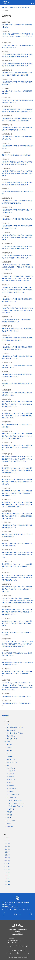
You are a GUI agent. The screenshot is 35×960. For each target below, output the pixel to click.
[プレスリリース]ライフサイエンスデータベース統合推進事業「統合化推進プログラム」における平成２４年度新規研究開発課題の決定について (17, 644)
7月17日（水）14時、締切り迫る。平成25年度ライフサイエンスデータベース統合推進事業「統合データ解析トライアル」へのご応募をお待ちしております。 (17, 600)
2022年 (7, 849)
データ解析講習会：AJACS (15, 727)
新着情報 (12, 7)
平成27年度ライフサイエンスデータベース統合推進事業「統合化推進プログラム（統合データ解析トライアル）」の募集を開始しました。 (17, 436)
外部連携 (9, 812)
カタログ (9, 745)
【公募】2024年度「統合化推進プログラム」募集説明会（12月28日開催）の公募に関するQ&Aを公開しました (17, 173)
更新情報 (8, 742)
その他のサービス (12, 762)
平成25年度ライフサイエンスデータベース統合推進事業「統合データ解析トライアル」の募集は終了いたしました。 (17, 589)
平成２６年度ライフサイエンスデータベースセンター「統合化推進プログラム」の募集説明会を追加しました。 (17, 555)
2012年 (7, 878)
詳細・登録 (17, 914)
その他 (18, 7)
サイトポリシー (22, 950)
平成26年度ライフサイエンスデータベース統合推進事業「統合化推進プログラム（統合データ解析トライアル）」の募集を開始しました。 (17, 504)
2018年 (7, 861)
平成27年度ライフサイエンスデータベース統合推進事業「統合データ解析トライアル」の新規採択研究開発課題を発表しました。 (17, 404)
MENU (32, 3)
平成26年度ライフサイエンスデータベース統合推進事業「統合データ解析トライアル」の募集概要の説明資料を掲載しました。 (17, 493)
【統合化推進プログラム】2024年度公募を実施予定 (17, 219)
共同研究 (11, 791)
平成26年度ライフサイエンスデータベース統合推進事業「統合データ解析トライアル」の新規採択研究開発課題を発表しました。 (17, 470)
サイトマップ (12, 950)
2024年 (7, 843)
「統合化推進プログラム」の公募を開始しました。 (17, 696)
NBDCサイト (12, 771)
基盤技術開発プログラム (15, 806)
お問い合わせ (22, 946)
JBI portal (24, 953)
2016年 (7, 867)
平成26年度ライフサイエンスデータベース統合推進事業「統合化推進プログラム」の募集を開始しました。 (17, 566)
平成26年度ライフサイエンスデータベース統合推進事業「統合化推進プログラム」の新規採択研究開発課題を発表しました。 (17, 516)
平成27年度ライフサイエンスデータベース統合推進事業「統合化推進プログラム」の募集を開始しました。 (17, 447)
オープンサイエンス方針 (12, 953)
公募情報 (11, 809)
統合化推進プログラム (15, 800)
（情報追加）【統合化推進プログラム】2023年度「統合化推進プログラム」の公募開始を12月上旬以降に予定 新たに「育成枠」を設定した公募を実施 (17, 278)
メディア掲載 (11, 821)
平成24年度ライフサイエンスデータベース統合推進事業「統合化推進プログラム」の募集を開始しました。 (17, 673)
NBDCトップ (5, 7)
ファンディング (25, 7)
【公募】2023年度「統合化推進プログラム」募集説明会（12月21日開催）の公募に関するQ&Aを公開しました (17, 237)
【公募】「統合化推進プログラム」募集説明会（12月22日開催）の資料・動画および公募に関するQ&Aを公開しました (17, 310)
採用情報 (9, 815)
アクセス (12, 946)
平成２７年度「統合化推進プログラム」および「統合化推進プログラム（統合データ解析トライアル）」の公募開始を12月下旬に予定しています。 (17, 459)
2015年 (7, 869)
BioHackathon (11, 730)
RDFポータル (11, 759)
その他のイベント (12, 739)
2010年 (7, 884)
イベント (8, 724)
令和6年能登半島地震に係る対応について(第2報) (16, 155)
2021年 (7, 852)
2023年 (7, 846)
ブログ (9, 818)
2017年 (7, 864)
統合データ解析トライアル (16, 803)
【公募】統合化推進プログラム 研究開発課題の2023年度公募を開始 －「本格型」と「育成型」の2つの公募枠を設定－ (17, 267)
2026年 (7, 837)
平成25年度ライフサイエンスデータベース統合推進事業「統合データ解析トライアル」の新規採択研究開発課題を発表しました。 (17, 577)
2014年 (7, 872)
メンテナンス (11, 768)
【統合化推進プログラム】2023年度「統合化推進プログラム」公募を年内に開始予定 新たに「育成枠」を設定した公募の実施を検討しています (17, 290)
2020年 (7, 855)
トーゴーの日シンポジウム (15, 733)
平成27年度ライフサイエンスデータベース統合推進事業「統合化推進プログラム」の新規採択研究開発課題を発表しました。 (17, 415)
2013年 (7, 875)
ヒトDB (9, 753)
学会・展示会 (11, 736)
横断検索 (9, 747)
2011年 (7, 881)
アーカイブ (10, 750)
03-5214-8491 (13, 943)
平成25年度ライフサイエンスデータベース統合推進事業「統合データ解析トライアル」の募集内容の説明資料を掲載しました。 (17, 612)
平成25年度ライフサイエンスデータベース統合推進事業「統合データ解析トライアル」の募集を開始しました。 (17, 623)
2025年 (7, 840)
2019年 (7, 858)
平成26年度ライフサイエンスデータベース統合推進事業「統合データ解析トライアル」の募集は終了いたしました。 (17, 481)
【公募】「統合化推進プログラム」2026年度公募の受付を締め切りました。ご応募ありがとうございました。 (17, 36)
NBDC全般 (10, 826)
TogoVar (9, 756)
